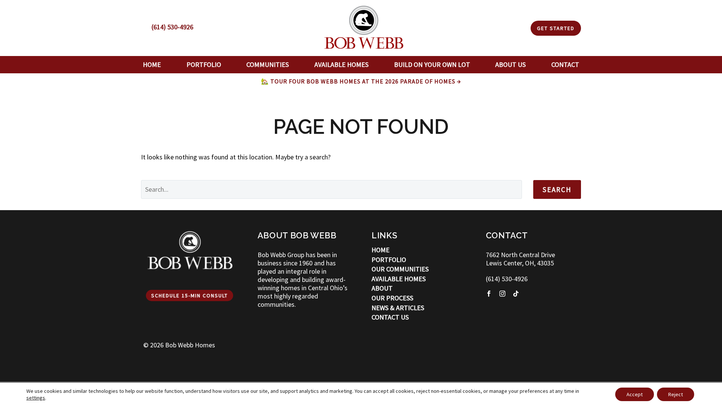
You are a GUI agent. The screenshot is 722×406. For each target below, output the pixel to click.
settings (35, 397)
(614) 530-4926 (507, 278)
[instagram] (502, 294)
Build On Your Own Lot (432, 64)
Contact (565, 64)
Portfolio (204, 64)
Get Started (556, 28)
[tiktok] (516, 294)
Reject (675, 394)
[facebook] (489, 294)
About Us (510, 64)
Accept (634, 394)
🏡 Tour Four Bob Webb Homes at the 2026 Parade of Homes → (361, 81)
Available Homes (341, 64)
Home (152, 64)
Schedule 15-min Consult (189, 295)
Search (557, 189)
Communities (267, 64)
